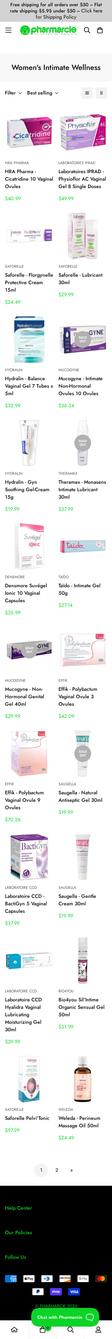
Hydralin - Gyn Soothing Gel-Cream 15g (27, 489)
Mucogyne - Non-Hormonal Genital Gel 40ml (24, 697)
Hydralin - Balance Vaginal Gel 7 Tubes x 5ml (29, 386)
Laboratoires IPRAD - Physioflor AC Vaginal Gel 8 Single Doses (82, 179)
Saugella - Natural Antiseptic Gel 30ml (80, 796)
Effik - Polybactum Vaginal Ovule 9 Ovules (24, 800)
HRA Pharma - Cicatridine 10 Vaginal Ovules (29, 179)
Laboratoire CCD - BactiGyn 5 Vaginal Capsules (26, 904)
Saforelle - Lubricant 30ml (80, 278)
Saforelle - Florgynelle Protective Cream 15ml (29, 282)
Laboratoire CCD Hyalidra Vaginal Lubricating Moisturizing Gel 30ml (23, 1014)
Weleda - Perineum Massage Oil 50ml (79, 1122)
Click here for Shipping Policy (69, 14)
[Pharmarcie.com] (48, 30)
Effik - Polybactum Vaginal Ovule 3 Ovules (77, 697)
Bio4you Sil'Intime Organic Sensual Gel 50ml (81, 1007)
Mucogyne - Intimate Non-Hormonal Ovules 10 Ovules (80, 386)
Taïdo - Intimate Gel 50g (79, 589)
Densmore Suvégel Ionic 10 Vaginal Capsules (26, 593)
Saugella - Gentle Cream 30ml (77, 900)
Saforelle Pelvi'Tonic (27, 1118)
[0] (43, 1330)
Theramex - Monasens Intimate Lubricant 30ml (82, 489)
